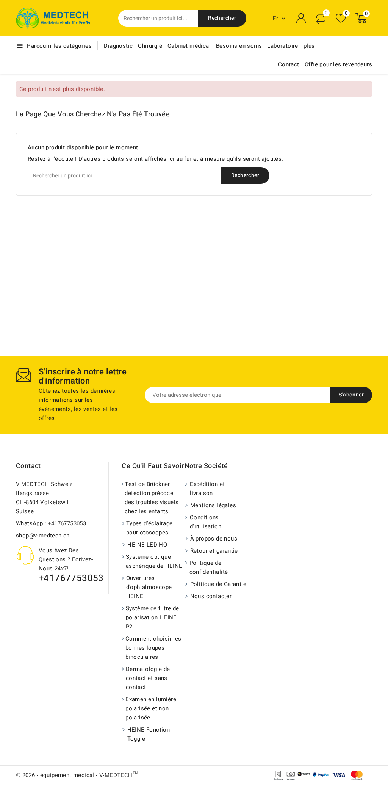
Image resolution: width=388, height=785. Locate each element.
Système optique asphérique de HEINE (154, 561)
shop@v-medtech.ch (43, 535)
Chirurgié (150, 46)
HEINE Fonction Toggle (148, 734)
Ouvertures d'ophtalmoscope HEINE (149, 587)
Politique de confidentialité (208, 567)
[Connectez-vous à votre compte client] (301, 18)
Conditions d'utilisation (205, 522)
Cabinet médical (189, 46)
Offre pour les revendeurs (338, 64)
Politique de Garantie (218, 584)
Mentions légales (213, 505)
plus (309, 46)
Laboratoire (282, 46)
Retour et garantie (214, 551)
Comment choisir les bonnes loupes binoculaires (153, 648)
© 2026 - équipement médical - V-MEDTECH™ (77, 775)
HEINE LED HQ (147, 545)
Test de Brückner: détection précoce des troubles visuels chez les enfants (151, 497)
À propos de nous (213, 538)
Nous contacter (211, 596)
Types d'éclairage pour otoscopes (149, 528)
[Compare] (321, 18)
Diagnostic (118, 46)
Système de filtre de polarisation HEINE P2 (152, 617)
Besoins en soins (239, 46)
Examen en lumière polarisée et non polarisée (150, 708)
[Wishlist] (341, 18)
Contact (288, 64)
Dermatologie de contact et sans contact (148, 678)
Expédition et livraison (207, 488)
